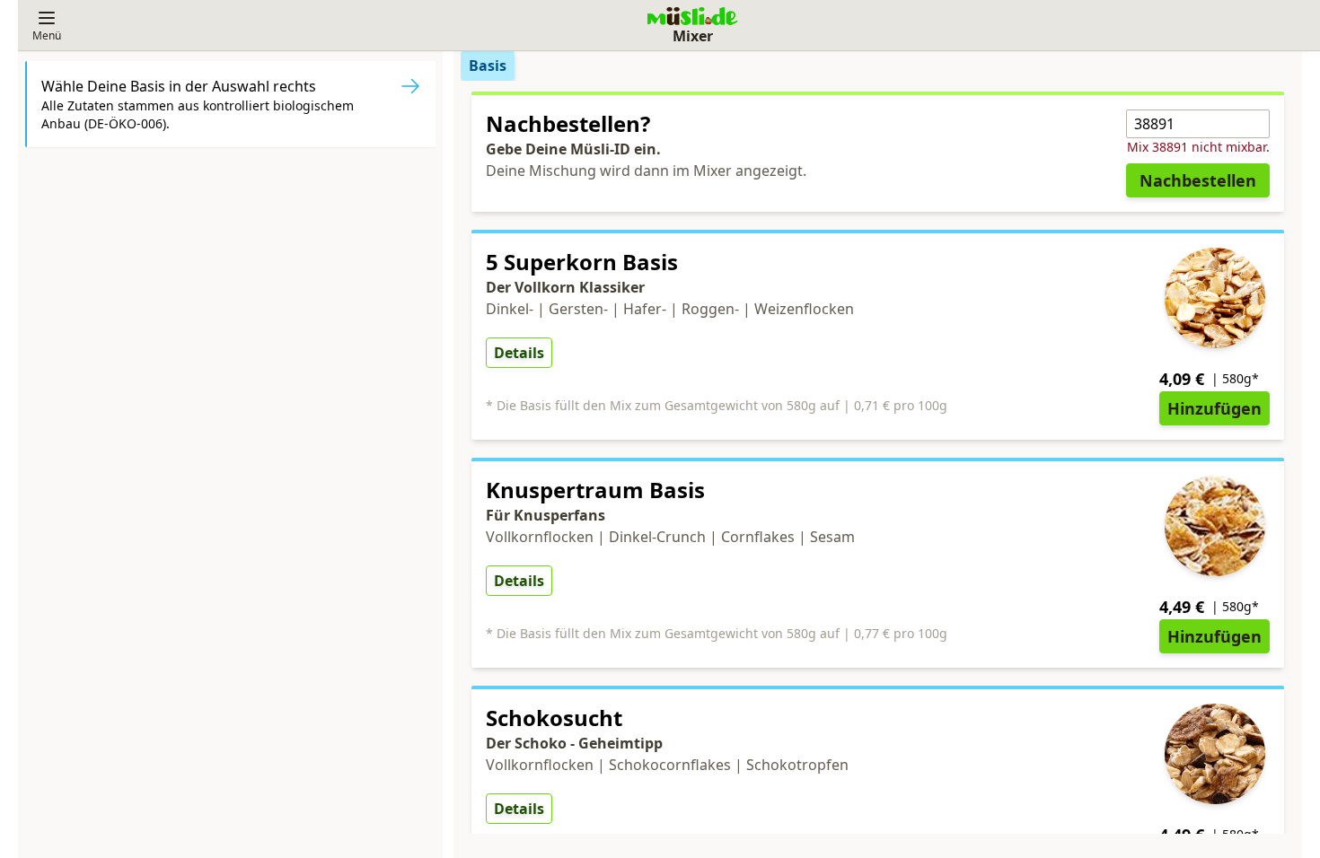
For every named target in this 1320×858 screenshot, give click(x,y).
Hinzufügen (1214, 408)
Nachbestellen (1198, 180)
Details (519, 353)
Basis (487, 65)
